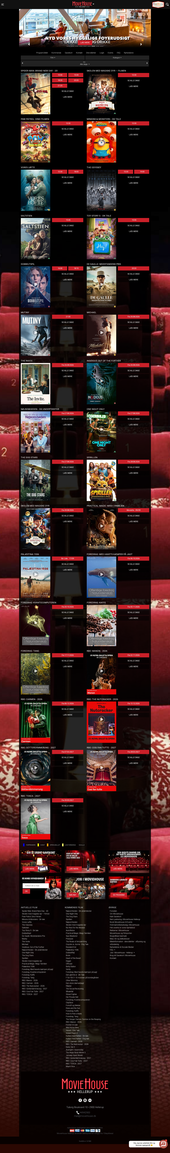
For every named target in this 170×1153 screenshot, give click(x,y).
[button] (29, 44)
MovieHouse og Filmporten (121, 933)
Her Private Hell (72, 997)
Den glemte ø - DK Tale (75, 975)
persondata (91, 1128)
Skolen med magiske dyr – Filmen (35, 914)
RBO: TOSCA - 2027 (30, 994)
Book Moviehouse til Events (121, 922)
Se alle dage (68, 91)
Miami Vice (70, 1066)
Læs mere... (30, 869)
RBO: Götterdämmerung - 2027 (34, 989)
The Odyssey (27, 925)
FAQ (118, 53)
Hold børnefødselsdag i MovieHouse (124, 925)
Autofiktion (70, 930)
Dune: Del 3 (70, 1047)
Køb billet (85, 43)
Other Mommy (72, 980)
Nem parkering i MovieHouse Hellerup (125, 919)
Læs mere (67, 97)
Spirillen (25, 958)
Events (110, 53)
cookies (99, 1128)
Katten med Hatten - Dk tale (77, 1036)
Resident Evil (71, 947)
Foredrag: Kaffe (28, 975)
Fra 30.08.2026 (68, 510)
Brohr (68, 955)
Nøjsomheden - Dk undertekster (35, 950)
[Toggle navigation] (167, 4)
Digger (68, 961)
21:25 (60, 86)
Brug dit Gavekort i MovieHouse (122, 955)
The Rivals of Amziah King (76, 941)
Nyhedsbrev (129, 53)
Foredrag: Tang (28, 978)
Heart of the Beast (73, 958)
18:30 (60, 80)
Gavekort (68, 53)
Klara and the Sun (73, 1008)
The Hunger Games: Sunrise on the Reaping (83, 1019)
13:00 (60, 75)
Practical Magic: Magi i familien (34, 964)
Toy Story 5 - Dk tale (30, 930)
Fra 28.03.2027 (134, 752)
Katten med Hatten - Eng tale (77, 1039)
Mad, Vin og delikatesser (120, 939)
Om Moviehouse (116, 914)
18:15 (76, 268)
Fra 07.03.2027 (68, 752)
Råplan (68, 986)
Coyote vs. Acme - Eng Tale (77, 944)
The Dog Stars (28, 955)
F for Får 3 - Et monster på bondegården (82, 978)
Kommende (56, 53)
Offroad (69, 964)
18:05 (76, 172)
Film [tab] (52, 58)
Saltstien (25, 928)
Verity (68, 969)
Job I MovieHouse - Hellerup (121, 953)
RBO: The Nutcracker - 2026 (33, 986)
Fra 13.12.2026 (134, 703)
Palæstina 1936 (28, 966)
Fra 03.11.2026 (134, 607)
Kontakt (79, 53)
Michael (25, 944)
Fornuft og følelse (73, 1005)
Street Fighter (71, 994)
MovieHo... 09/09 (134, 510)
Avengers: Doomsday (74, 1050)
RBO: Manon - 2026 (30, 980)
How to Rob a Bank (74, 1014)
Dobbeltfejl (70, 953)
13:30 (134, 75)
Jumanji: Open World (74, 1055)
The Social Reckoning (74, 989)
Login (102, 53)
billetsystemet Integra (91, 1133)
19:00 (142, 172)
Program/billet (42, 53)
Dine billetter (91, 53)
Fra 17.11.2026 (68, 655)
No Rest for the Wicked (75, 928)
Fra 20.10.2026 (68, 607)
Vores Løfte (27, 922)
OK (26, 891)
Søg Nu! (72, 895)
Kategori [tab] (116, 58)
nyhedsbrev (72, 1128)
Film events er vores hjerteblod (122, 928)
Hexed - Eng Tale (72, 1030)
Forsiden (113, 911)
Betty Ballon (71, 966)
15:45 (68, 220)
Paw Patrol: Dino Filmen (31, 916)
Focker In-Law (72, 1025)
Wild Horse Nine (72, 1027)
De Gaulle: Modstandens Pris (33, 936)
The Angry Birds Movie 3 (75, 1052)
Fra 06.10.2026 (134, 558)
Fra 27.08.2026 (68, 413)
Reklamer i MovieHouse (119, 930)
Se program (118, 895)
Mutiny (24, 939)
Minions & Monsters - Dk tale (33, 919)
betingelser (81, 1128)
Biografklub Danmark (118, 936)
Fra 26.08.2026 (134, 317)
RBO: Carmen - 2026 (30, 983)
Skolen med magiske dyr (32, 961)
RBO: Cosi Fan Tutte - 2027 (33, 991)
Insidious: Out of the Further (33, 947)
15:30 (76, 75)
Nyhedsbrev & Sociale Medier (122, 947)
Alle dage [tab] (84, 63)
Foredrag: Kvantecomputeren (34, 972)
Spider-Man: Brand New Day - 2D (35, 911)
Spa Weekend (71, 936)
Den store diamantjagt (75, 983)
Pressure (69, 939)
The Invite (26, 941)
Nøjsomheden (71, 922)
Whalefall (69, 991)
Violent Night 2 (72, 1033)
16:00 (60, 268)
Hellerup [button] (84, 3)
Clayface (69, 1003)
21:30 (68, 317)
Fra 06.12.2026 (68, 703)
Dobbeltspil (26, 933)
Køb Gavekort (115, 916)
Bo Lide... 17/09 (67, 558)
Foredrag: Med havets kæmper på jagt (37, 969)
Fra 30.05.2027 (68, 800)
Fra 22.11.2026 (134, 655)
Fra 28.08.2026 (134, 462)
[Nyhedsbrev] (90, 1100)
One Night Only (28, 953)
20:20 (76, 80)
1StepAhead (108, 1133)
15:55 (134, 220)
